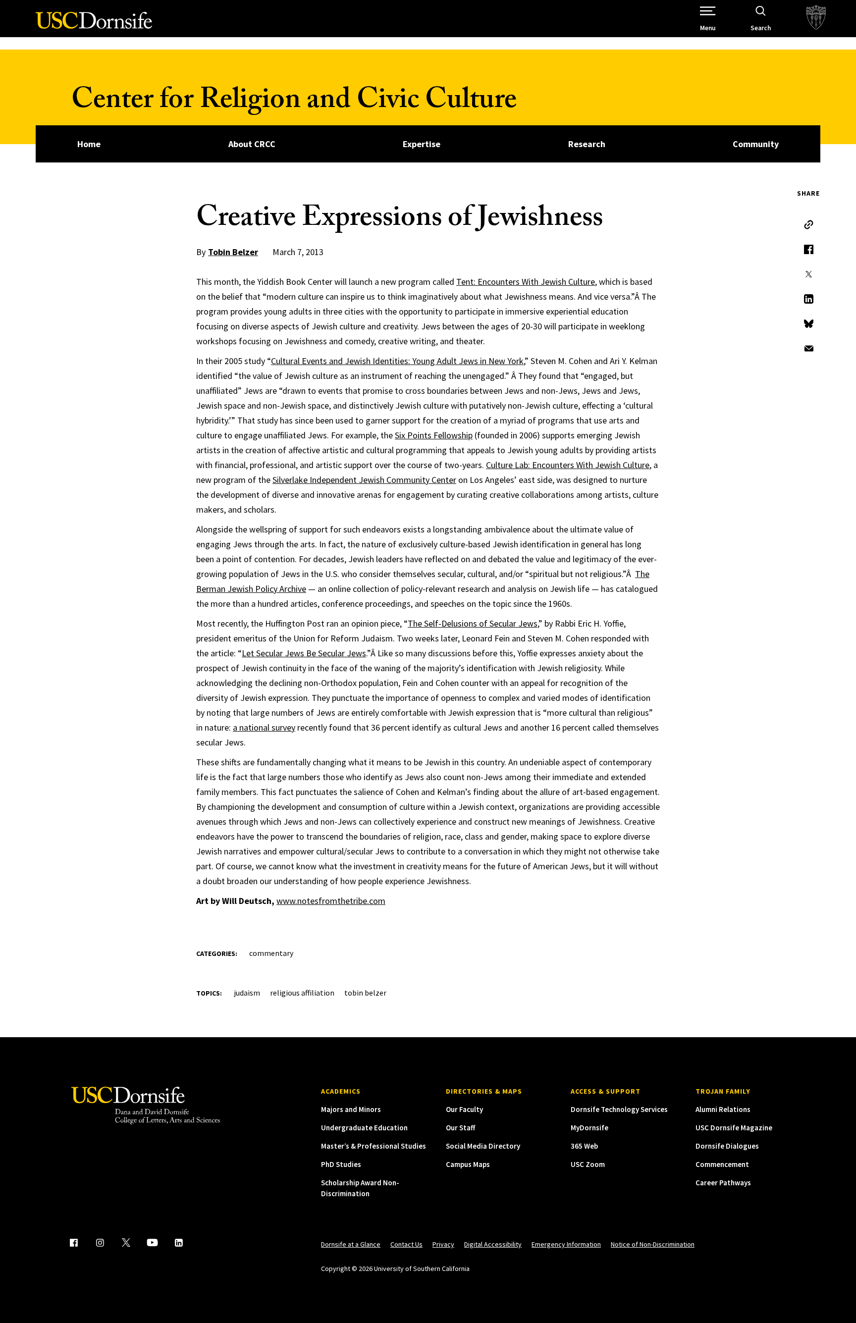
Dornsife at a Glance (350, 1244)
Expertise (421, 144)
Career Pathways (723, 1182)
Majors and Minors (351, 1109)
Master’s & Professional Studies (373, 1146)
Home (89, 144)
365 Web (584, 1146)
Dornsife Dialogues (727, 1146)
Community (756, 144)
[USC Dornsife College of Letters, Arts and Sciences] (94, 26)
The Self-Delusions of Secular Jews (472, 623)
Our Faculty (464, 1109)
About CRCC (251, 144)
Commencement (722, 1164)
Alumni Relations (723, 1109)
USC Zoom (588, 1164)
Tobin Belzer (233, 252)
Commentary (271, 953)
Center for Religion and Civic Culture (294, 102)
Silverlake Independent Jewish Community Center (364, 479)
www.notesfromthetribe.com (330, 900)
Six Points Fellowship (434, 435)
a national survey (264, 727)
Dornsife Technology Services (619, 1109)
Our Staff (460, 1127)
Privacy (443, 1244)
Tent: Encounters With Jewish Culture (525, 281)
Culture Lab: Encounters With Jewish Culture (567, 465)
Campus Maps (468, 1164)
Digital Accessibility (493, 1244)
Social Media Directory (483, 1146)
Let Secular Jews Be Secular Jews (304, 653)
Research (586, 144)
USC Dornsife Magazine (734, 1127)
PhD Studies (341, 1164)
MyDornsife (589, 1127)
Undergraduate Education (364, 1127)
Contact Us (406, 1244)
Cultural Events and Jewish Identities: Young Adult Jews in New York (397, 361)
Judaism (247, 993)
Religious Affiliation (302, 993)
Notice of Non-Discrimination (653, 1244)
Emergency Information (566, 1244)
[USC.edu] (816, 18)
